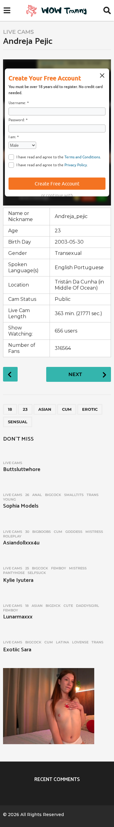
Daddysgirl (87, 605)
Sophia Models (21, 506)
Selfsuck (37, 573)
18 (10, 409)
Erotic (90, 409)
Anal (37, 495)
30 (27, 531)
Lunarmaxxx (18, 616)
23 (25, 409)
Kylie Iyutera (18, 580)
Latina (62, 642)
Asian (44, 409)
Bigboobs (41, 531)
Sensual (17, 421)
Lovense (80, 642)
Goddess (73, 531)
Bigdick (53, 605)
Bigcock (53, 495)
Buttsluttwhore (21, 469)
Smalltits (74, 495)
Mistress (94, 531)
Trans (92, 495)
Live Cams (18, 32)
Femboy (58, 568)
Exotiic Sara (17, 649)
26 (27, 495)
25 (27, 568)
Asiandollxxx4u (21, 542)
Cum (66, 409)
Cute (68, 605)
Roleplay (12, 536)
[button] (7, 11)
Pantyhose (14, 573)
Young (9, 499)
